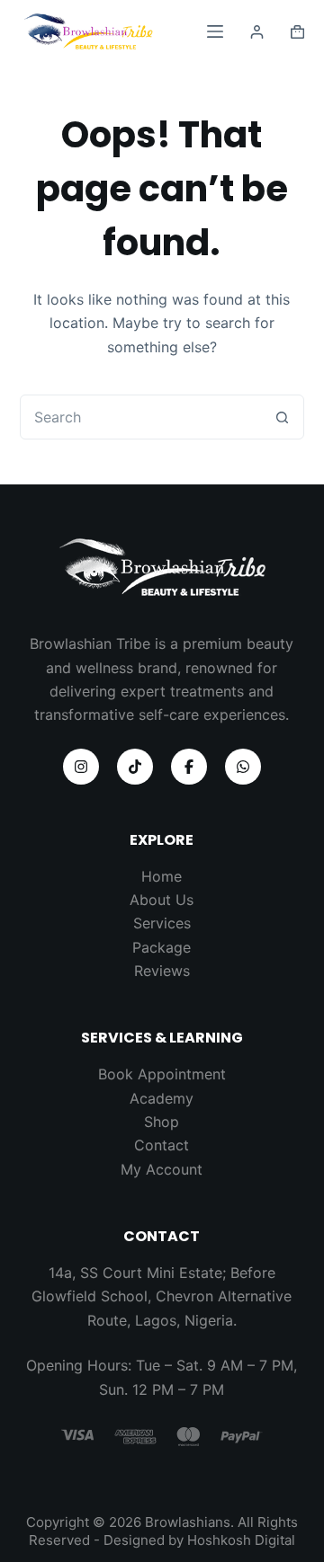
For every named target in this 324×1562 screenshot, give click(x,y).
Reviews (162, 971)
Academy (162, 1098)
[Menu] (215, 31)
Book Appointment (162, 1074)
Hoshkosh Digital (241, 1540)
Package (161, 947)
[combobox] (141, 417)
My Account (161, 1169)
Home (161, 876)
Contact (161, 1145)
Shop (161, 1122)
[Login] (257, 32)
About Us (162, 900)
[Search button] (281, 417)
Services (162, 923)
